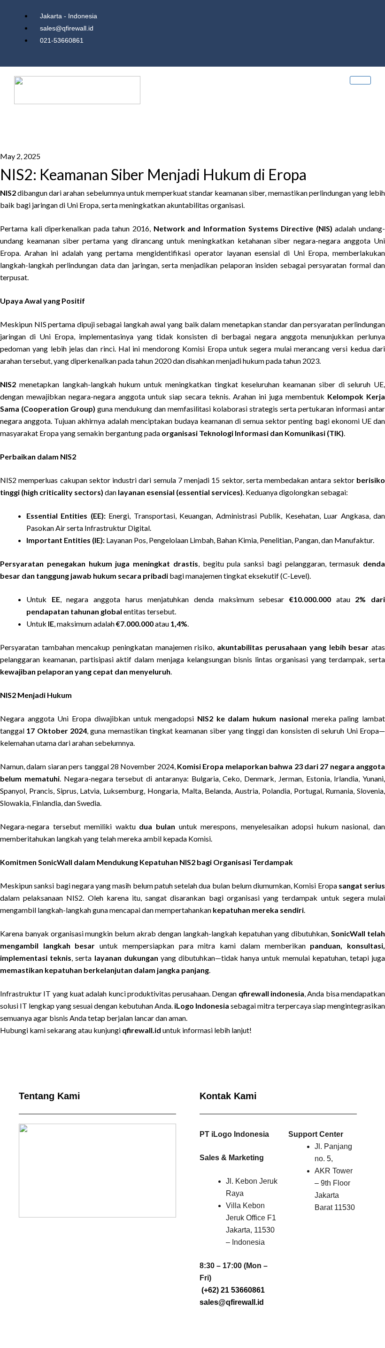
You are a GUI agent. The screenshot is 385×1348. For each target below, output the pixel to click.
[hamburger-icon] (360, 80)
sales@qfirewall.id (232, 1302)
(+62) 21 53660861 (233, 1290)
